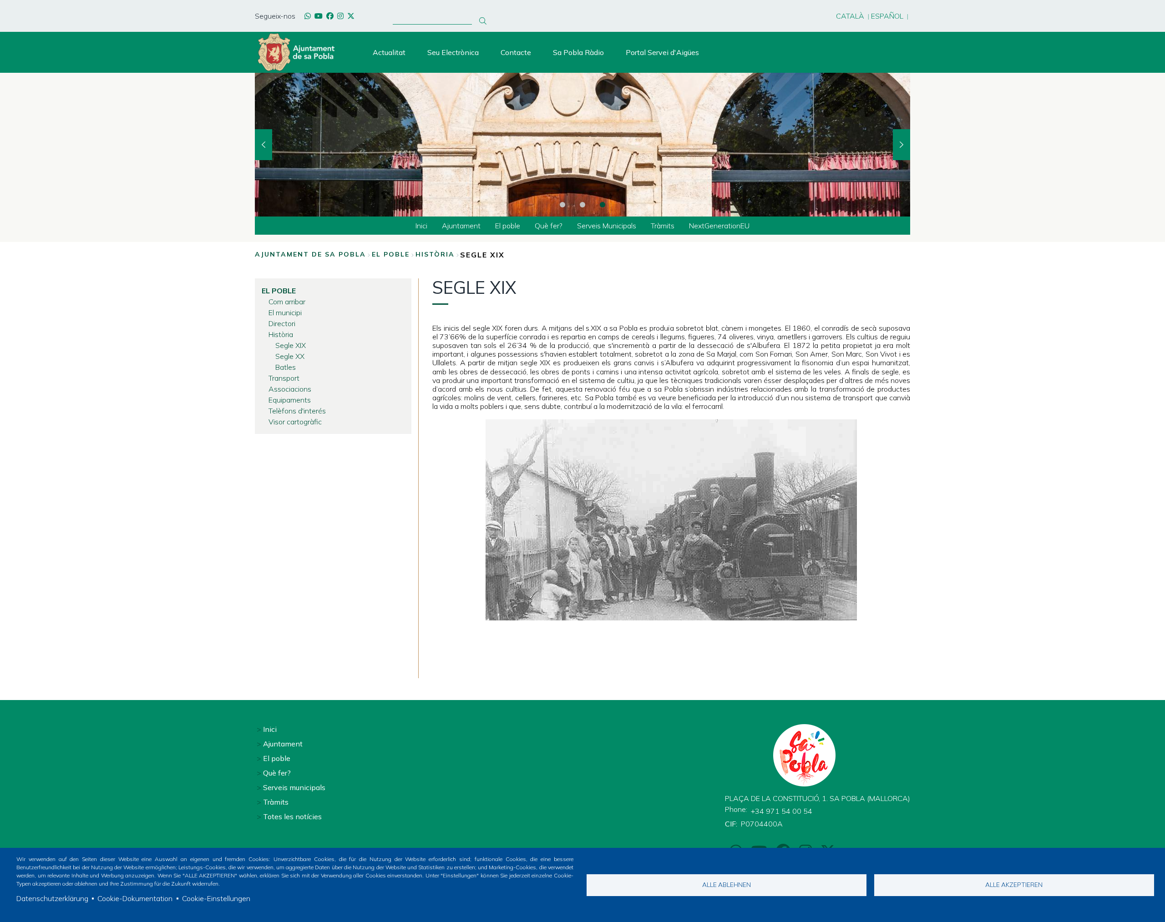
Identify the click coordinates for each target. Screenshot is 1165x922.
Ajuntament (283, 743)
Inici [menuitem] (421, 225)
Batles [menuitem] (285, 367)
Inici (270, 729)
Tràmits (276, 801)
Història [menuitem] (280, 334)
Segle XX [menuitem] (289, 356)
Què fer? (277, 772)
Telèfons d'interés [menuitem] (297, 410)
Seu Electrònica (453, 52)
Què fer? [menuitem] (548, 225)
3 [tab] (602, 204)
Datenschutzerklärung (52, 898)
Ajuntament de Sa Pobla (310, 254)
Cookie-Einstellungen (216, 898)
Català (850, 15)
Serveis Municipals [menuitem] (606, 225)
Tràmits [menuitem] (662, 225)
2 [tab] (582, 204)
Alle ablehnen (726, 884)
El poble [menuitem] (507, 225)
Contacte (516, 52)
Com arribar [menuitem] (286, 301)
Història (435, 254)
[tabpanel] (582, 145)
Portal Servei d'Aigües (662, 52)
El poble (391, 254)
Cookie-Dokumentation (134, 898)
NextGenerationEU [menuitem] (719, 225)
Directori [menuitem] (281, 323)
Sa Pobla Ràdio (578, 52)
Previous (263, 144)
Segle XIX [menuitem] (290, 345)
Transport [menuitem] (283, 378)
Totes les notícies (292, 816)
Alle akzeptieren (1014, 884)
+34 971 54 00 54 (781, 811)
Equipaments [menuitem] (289, 399)
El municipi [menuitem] (285, 312)
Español (887, 15)
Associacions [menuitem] (289, 388)
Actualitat (389, 52)
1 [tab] (562, 204)
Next (901, 144)
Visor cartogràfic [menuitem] (295, 421)
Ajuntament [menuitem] (461, 225)
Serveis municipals (294, 787)
